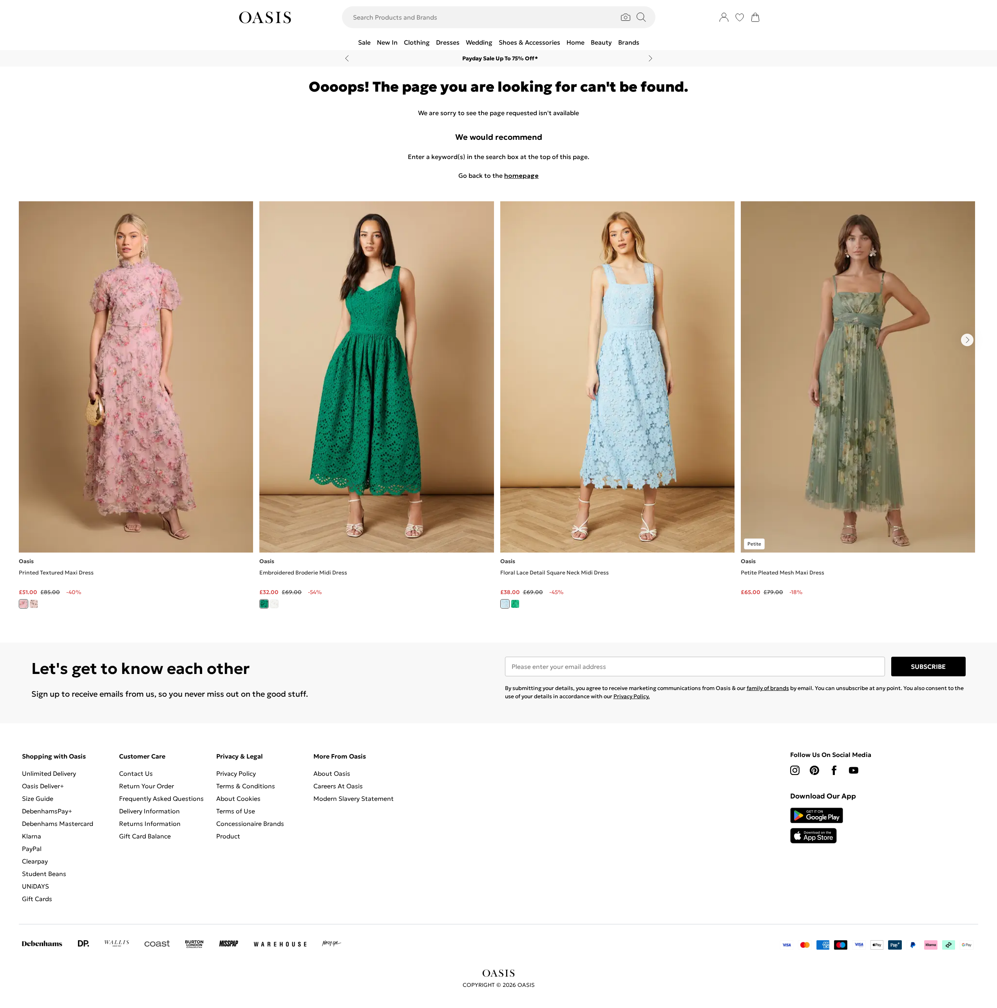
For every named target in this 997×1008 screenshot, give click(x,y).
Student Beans (44, 874)
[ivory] (33, 604)
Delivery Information (149, 811)
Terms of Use (235, 811)
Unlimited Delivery (49, 773)
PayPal (32, 849)
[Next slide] (650, 58)
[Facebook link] (834, 770)
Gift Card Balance (145, 836)
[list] (498, 409)
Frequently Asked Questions (161, 798)
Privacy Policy (236, 773)
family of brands (768, 688)
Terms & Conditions (245, 786)
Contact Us (136, 773)
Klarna (31, 836)
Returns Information (150, 823)
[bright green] (264, 604)
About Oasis (331, 773)
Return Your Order (146, 786)
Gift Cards (37, 899)
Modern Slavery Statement (353, 798)
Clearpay (35, 861)
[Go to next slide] (967, 340)
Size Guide (37, 798)
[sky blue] (505, 604)
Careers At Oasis (338, 786)
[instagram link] (795, 770)
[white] (274, 604)
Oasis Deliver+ (43, 786)
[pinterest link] (814, 770)
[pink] (23, 604)
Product (228, 836)
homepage (521, 175)
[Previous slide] (347, 58)
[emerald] (515, 604)
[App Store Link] (816, 825)
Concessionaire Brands (250, 823)
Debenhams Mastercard (57, 823)
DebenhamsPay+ (47, 811)
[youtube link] (853, 770)
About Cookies (238, 798)
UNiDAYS (35, 886)
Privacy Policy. (631, 696)
